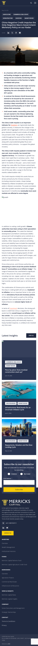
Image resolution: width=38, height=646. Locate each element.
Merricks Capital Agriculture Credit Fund (14, 564)
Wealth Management (8, 547)
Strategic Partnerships (9, 612)
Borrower (27, 474)
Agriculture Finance (8, 578)
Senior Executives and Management (13, 608)
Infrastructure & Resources (10, 586)
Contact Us (7, 533)
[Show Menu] (36, 3)
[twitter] (12, 32)
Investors (19, 18)
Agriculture (7, 14)
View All (31, 335)
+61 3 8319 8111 (11, 523)
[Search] (31, 3)
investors (14, 125)
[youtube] (7, 527)
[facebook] (16, 32)
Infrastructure (8, 18)
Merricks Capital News (9, 595)
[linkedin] (8, 32)
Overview (5, 543)
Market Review (29, 18)
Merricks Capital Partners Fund (11, 560)
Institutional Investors (9, 551)
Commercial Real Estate (20, 14)
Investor (14, 474)
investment (13, 308)
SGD (9, 644)
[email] (19, 32)
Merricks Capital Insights (9, 599)
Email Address (7, 478)
